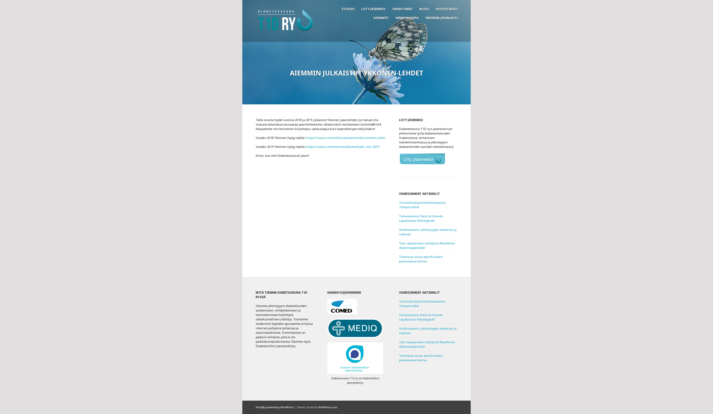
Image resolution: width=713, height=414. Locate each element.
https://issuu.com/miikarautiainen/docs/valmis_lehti (345, 138)
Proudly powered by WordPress (275, 407)
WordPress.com (327, 407)
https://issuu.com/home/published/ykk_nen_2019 (342, 147)
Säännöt (381, 18)
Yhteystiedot (447, 9)
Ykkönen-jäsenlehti (441, 18)
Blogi (424, 9)
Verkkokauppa (407, 18)
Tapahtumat (402, 9)
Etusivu (348, 9)
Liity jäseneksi (373, 9)
